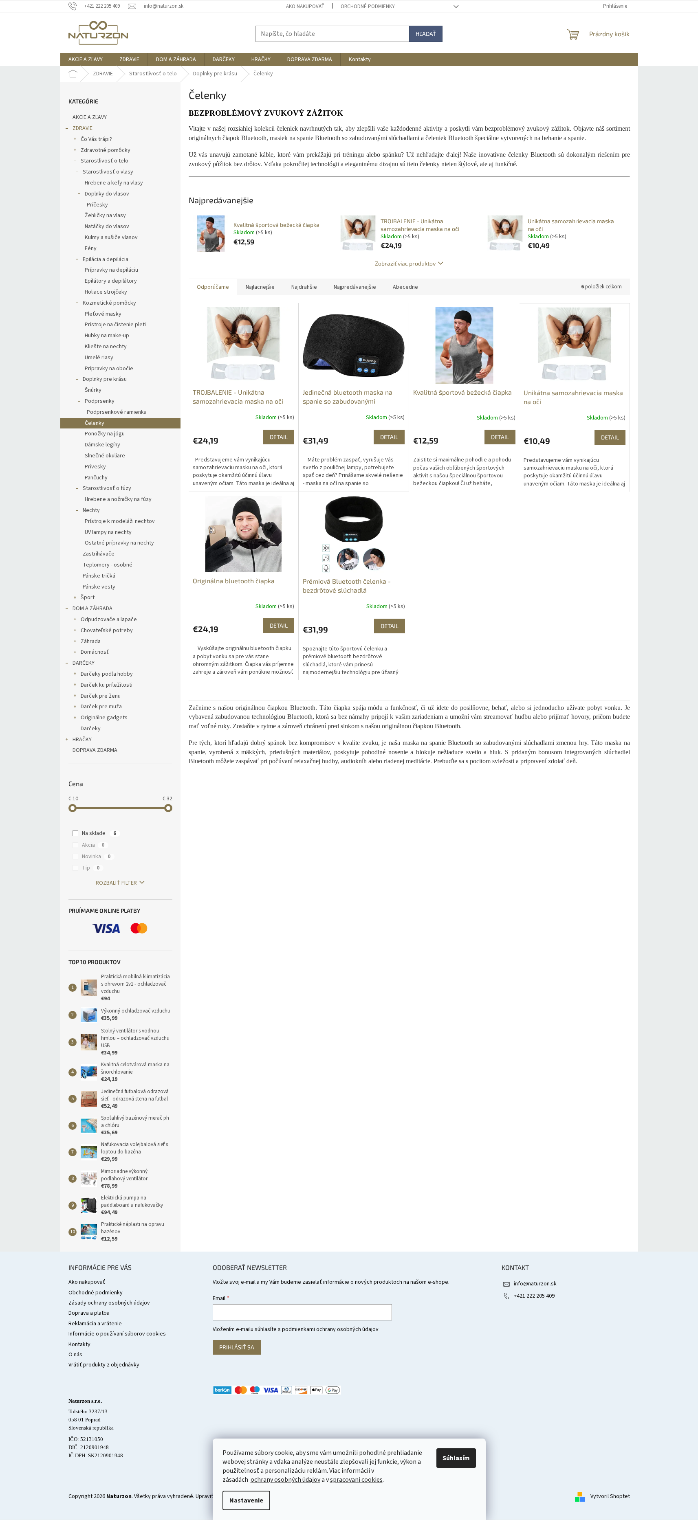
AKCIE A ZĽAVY (90, 117)
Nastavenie (246, 1500)
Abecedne (405, 287)
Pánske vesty (99, 587)
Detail (279, 436)
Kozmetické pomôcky (109, 303)
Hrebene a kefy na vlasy (114, 183)
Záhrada (91, 641)
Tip (90, 868)
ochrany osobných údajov (285, 1479)
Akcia (93, 845)
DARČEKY (84, 663)
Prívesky (95, 467)
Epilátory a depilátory (111, 281)
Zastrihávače (98, 554)
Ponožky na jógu (105, 434)
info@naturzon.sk (535, 1284)
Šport (88, 597)
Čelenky (94, 423)
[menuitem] (85, 59)
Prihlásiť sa (236, 1347)
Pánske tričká (99, 576)
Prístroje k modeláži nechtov (120, 521)
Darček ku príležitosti (106, 685)
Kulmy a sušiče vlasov (111, 237)
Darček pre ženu (101, 696)
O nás (75, 1355)
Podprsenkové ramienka (117, 412)
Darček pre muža (101, 707)
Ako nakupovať (305, 6)
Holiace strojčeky (106, 292)
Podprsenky (99, 401)
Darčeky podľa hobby (107, 674)
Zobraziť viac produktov (405, 263)
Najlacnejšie (260, 287)
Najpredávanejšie (355, 287)
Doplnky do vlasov (107, 194)
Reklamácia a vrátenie (95, 1324)
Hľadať (426, 33)
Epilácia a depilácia (105, 259)
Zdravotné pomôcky (105, 150)
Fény (91, 248)
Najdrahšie (304, 287)
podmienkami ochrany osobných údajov (330, 1329)
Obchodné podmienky (368, 6)
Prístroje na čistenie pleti (115, 325)
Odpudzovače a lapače (109, 619)
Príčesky (97, 205)
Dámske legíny (102, 445)
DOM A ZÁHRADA (92, 608)
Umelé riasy (99, 358)
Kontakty (79, 1344)
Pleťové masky (103, 314)
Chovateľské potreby (107, 630)
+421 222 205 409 (534, 1296)
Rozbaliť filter (116, 883)
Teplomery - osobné (107, 565)
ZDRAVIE (82, 128)
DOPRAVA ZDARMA (95, 750)
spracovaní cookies (356, 1479)
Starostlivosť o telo (104, 161)
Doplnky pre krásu (105, 379)
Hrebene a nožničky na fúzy (118, 499)
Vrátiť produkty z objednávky (103, 1365)
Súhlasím (456, 1458)
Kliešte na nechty (106, 347)
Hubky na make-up (107, 336)
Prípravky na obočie (109, 369)
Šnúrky (93, 390)
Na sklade (99, 833)
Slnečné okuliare (105, 456)
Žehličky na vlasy (105, 215)
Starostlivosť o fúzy (107, 488)
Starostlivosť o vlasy (108, 172)
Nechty (91, 510)
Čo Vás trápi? (96, 139)
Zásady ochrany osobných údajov (109, 1303)
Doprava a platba (89, 1313)
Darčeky (91, 729)
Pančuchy (96, 478)
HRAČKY (82, 740)
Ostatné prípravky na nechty (119, 543)
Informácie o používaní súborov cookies (117, 1334)
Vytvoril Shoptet (610, 1497)
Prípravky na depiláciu (111, 270)
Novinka (96, 856)
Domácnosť (95, 652)
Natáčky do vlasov (107, 226)
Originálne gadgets (104, 718)
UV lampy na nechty (108, 532)
